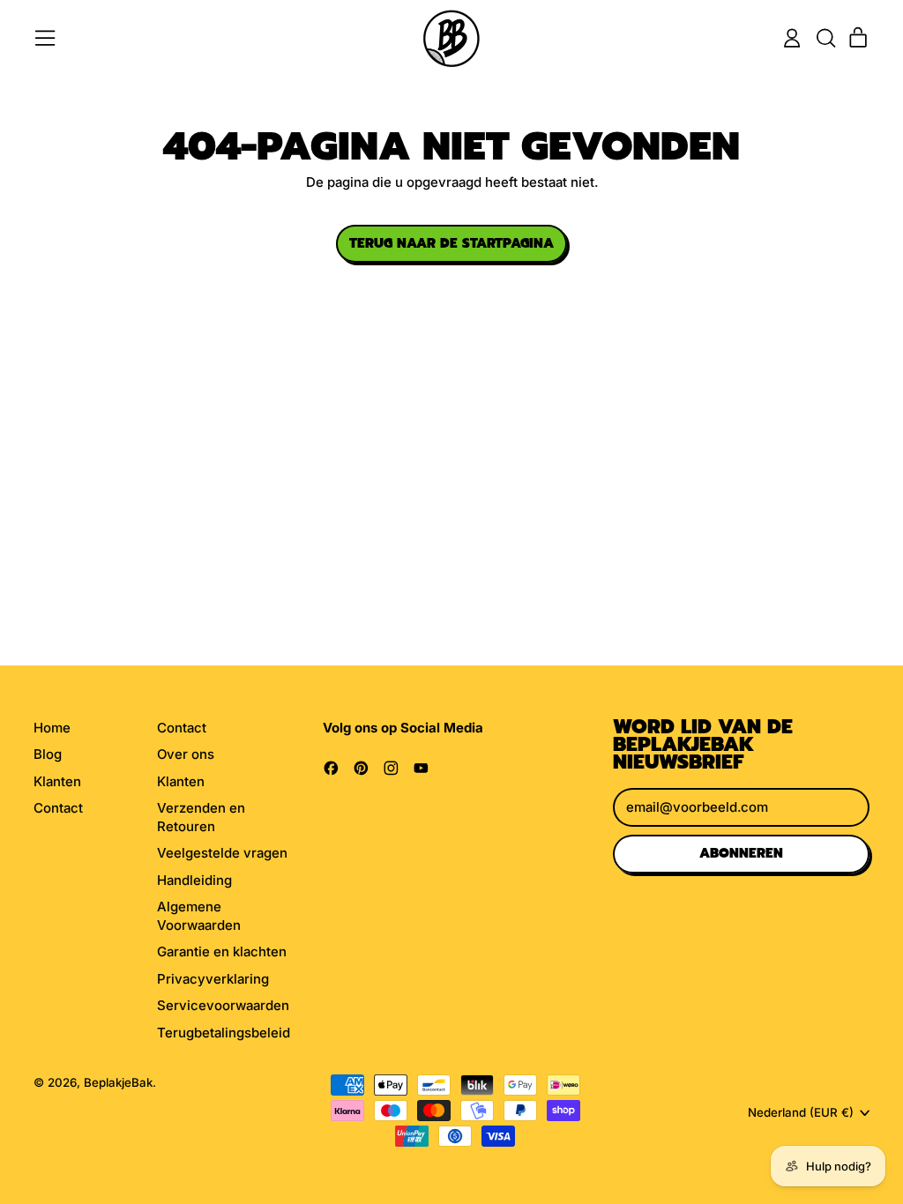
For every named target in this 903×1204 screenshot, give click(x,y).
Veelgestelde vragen (222, 852)
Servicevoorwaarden (223, 1005)
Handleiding (194, 880)
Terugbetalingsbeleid (223, 1032)
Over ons (185, 754)
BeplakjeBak (118, 1082)
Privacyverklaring (213, 978)
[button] (825, 37)
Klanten (57, 781)
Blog (48, 754)
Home (52, 727)
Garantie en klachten (222, 951)
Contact (58, 807)
